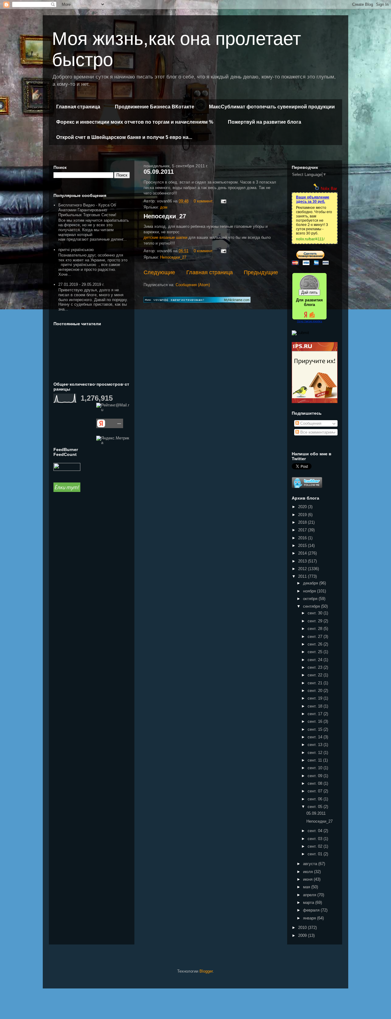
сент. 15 (315, 729)
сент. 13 (315, 744)
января (310, 918)
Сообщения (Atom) (193, 284)
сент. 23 (315, 667)
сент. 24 (315, 659)
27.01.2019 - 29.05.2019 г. (81, 284)
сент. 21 (315, 683)
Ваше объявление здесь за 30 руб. (312, 199)
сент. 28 (315, 628)
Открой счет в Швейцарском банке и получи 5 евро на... (124, 137)
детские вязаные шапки (165, 237)
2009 (303, 935)
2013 (303, 561)
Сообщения (310, 423)
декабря (311, 583)
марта (309, 902)
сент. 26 (315, 644)
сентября (312, 606)
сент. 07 (315, 791)
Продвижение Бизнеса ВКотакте (154, 106)
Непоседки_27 (165, 216)
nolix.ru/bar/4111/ (310, 239)
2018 (303, 522)
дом (163, 207)
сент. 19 (315, 698)
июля (308, 871)
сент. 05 (315, 806)
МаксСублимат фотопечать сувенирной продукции (272, 106)
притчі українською (76, 249)
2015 (303, 545)
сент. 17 (315, 713)
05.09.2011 (159, 171)
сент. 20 (315, 690)
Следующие (159, 272)
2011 (303, 576)
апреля (310, 895)
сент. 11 (315, 760)
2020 (303, 506)
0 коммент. (204, 201)
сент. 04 (315, 830)
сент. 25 (315, 652)
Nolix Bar (329, 188)
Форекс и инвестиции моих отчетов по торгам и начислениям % (134, 122)
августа (310, 863)
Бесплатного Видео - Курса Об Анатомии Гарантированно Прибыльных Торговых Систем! (87, 210)
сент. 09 (315, 775)
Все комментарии (316, 432)
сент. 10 (315, 768)
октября (311, 598)
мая (307, 887)
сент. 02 (315, 846)
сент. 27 (315, 636)
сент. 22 (315, 675)
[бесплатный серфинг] (66, 490)
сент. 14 (315, 737)
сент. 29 (315, 621)
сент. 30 (315, 613)
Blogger (206, 971)
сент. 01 (315, 854)
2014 (303, 553)
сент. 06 (315, 799)
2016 (303, 538)
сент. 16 (315, 721)
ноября (310, 591)
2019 (303, 514)
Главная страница (78, 106)
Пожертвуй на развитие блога (264, 122)
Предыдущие (261, 272)
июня (308, 879)
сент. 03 (315, 838)
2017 (303, 530)
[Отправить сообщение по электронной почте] (223, 201)
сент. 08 (315, 783)
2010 (303, 927)
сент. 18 (315, 706)
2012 (303, 568)
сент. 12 (315, 752)
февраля (312, 910)
